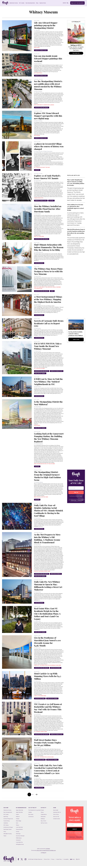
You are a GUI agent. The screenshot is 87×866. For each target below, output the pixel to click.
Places (42, 812)
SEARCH (65, 2)
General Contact (56, 818)
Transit (5, 835)
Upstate (30, 812)
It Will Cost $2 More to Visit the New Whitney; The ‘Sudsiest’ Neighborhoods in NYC (48, 382)
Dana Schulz (38, 213)
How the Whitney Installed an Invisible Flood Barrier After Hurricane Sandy (47, 209)
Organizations (44, 814)
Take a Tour (76, 339)
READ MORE (36, 47)
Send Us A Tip (56, 816)
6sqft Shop (6, 816)
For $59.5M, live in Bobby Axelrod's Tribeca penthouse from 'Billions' (75, 333)
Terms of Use (73, 500)
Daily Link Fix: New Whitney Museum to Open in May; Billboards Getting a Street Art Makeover (48, 585)
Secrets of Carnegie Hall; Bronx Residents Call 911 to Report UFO (49, 323)
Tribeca (17, 825)
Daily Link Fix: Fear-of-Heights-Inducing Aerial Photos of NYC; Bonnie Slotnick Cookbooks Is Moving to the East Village (48, 510)
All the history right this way (42, 167)
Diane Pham (38, 351)
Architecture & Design (8, 827)
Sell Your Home (44, 823)
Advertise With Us (57, 812)
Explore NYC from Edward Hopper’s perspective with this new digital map (48, 116)
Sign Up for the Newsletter (77, 3)
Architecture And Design (41, 107)
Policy (5, 831)
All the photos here (39, 368)
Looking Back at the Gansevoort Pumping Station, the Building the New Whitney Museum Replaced (49, 437)
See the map (37, 135)
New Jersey (30, 814)
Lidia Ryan (37, 30)
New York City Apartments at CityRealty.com (46, 850)
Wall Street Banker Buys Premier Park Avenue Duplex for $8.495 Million (47, 743)
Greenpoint (18, 840)
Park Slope (18, 833)
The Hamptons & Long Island (34, 810)
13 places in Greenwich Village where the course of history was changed (49, 146)
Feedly (73, 859)
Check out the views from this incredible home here (47, 665)
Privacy (52, 859)
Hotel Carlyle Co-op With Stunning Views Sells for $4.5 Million (47, 676)
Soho (17, 823)
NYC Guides (21, 3)
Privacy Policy (80, 500)
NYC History (6, 825)
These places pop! (38, 197)
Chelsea (17, 818)
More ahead (37, 425)
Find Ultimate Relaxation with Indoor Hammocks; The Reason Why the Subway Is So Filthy (48, 247)
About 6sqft (55, 810)
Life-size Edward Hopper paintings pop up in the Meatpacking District (45, 25)
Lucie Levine (38, 180)
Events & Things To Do (40, 50)
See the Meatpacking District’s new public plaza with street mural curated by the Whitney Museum (48, 85)
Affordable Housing (8, 833)
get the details (38, 72)
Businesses (43, 816)
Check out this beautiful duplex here (44, 757)
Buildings (43, 818)
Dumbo (17, 831)
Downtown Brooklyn (20, 835)
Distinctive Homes (13, 3)
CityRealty (48, 848)
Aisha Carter (38, 647)
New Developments (30, 3)
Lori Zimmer (38, 714)
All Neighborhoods (20, 844)
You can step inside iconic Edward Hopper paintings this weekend (48, 58)
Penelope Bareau (39, 443)
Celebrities (6, 823)
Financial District (19, 829)
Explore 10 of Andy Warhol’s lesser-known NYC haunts (47, 177)
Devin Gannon (38, 63)
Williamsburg (18, 837)
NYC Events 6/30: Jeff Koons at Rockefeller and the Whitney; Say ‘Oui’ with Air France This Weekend (48, 708)
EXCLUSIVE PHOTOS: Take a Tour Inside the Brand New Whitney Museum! (47, 346)
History (51, 200)
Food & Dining (6, 820)
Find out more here (39, 236)
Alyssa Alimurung (39, 252)
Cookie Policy (59, 859)
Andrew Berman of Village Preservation (43, 151)
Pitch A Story (56, 814)
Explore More (43, 3)
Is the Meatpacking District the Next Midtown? (48, 403)
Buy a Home (43, 820)
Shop (37, 3)
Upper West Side (19, 810)
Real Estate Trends (40, 373)
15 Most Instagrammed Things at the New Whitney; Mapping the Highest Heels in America (48, 299)
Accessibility (66, 859)
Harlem (17, 814)
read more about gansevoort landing (44, 104)
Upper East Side (19, 812)
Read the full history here (41, 496)
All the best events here (40, 731)
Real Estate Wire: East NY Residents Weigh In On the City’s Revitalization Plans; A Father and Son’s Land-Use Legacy (47, 613)
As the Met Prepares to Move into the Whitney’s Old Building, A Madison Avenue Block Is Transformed (47, 538)
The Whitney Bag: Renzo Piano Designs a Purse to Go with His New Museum (48, 271)
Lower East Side (19, 827)
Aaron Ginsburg (38, 91)
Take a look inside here (40, 695)
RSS (79, 859)
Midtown (18, 816)
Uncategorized (39, 263)
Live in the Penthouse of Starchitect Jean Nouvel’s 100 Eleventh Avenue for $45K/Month (47, 641)
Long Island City (19, 842)
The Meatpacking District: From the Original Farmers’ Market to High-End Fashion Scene (47, 476)
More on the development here (42, 571)
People (42, 810)
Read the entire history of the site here (44, 463)
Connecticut (30, 816)
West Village (18, 820)
